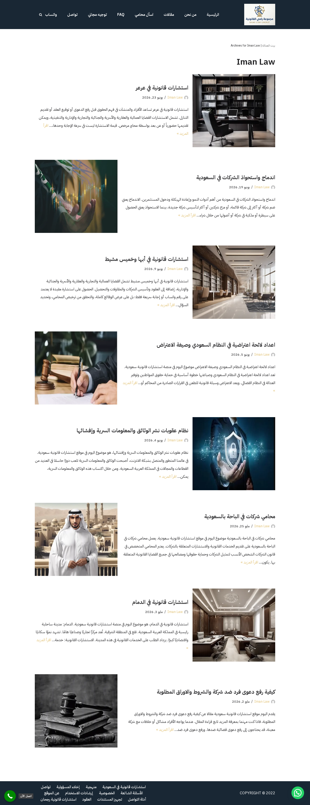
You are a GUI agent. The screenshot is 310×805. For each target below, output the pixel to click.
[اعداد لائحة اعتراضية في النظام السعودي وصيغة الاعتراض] (76, 368)
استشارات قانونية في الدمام (160, 602)
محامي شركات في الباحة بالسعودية (239, 516)
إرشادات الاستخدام (79, 793)
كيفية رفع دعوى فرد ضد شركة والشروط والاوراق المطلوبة (216, 692)
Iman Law (175, 97)
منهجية (91, 787)
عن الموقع (51, 793)
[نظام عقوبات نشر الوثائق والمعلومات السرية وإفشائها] (234, 453)
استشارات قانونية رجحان (58, 799)
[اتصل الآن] (10, 796)
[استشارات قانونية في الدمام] (234, 625)
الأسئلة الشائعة (132, 793)
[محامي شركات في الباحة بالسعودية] (76, 539)
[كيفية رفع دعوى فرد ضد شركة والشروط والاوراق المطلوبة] (76, 710)
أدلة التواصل (137, 799)
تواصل (72, 14)
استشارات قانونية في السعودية (124, 787)
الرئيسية (213, 14)
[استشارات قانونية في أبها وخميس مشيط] (234, 282)
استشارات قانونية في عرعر (162, 88)
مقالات (169, 14)
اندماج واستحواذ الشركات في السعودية (235, 177)
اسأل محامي (144, 14)
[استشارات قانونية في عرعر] (234, 110)
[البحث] (40, 14)
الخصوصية (107, 793)
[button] (297, 792)
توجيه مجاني (97, 14)
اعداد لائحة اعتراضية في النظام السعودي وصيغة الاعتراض (216, 345)
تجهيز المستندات (109, 799)
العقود (86, 799)
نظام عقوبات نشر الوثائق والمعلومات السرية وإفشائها (132, 430)
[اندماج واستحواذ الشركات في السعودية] (76, 196)
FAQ (120, 14)
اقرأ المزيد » (187, 215)
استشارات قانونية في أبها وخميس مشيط (146, 259)
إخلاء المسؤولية (68, 787)
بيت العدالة (268, 45)
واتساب (51, 14)
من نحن (190, 14)
